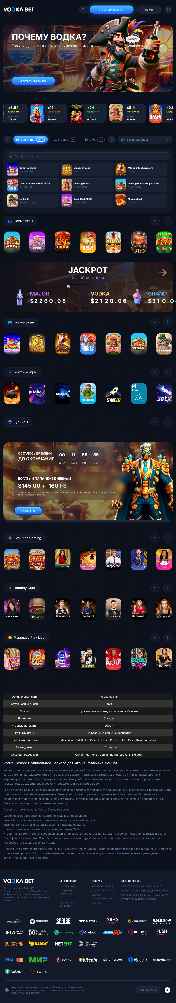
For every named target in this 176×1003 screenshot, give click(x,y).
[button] (7, 140)
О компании (67, 885)
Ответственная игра (102, 890)
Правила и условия (102, 885)
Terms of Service (147, 898)
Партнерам (97, 902)
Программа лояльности (66, 892)
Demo (12, 255)
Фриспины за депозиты (67, 904)
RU (61, 898)
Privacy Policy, (129, 898)
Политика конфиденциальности (103, 896)
